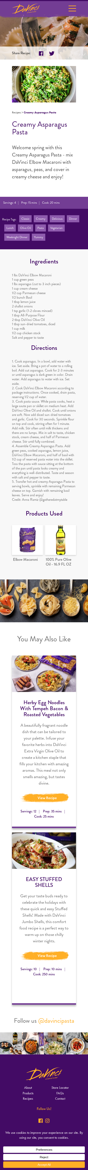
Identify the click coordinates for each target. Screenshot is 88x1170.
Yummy (38, 237)
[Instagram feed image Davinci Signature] (11, 1043)
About (28, 1088)
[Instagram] (47, 1121)
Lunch (10, 228)
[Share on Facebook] (41, 53)
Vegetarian (56, 228)
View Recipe (47, 798)
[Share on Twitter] (51, 53)
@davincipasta (56, 1020)
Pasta (40, 228)
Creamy (40, 219)
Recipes (16, 112)
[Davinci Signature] (26, 8)
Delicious (57, 219)
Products (28, 1093)
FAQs (60, 1093)
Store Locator (60, 1088)
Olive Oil (25, 228)
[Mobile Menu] (72, 9)
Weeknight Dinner (17, 237)
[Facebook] (40, 1121)
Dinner (73, 219)
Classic (25, 219)
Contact (60, 1098)
